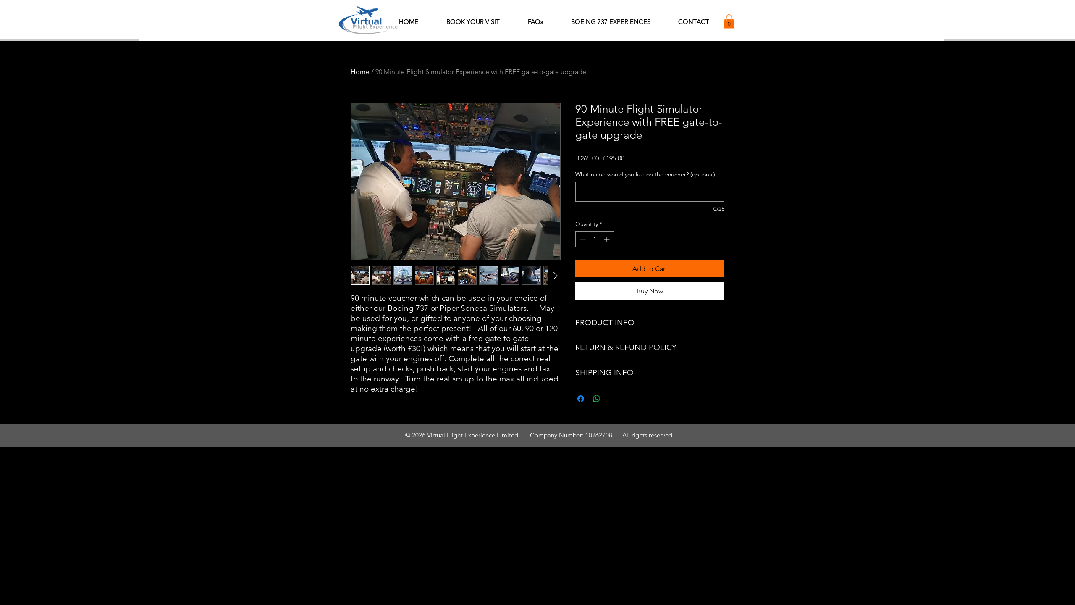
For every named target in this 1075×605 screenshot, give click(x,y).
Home (360, 72)
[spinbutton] (594, 239)
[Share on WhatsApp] (597, 399)
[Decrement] (582, 239)
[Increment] (607, 239)
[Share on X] (613, 399)
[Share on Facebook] (581, 399)
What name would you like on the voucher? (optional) (645, 174)
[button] (729, 21)
